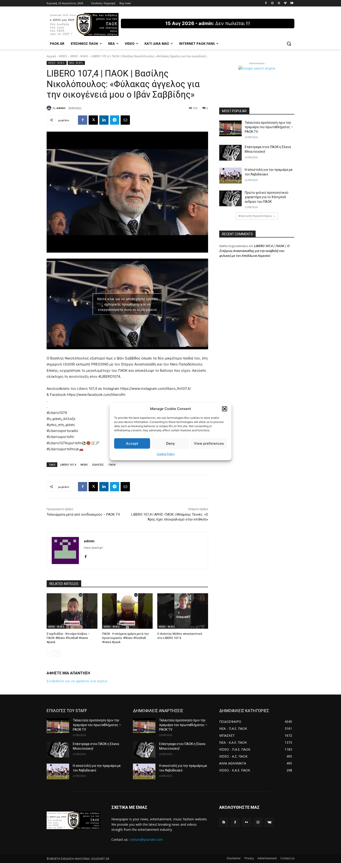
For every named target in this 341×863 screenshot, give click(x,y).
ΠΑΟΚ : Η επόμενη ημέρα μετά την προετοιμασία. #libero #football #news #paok (125, 638)
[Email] (125, 120)
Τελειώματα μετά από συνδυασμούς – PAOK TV (83, 514)
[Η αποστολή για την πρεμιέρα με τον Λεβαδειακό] (230, 175)
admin (60, 108)
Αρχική (51, 56)
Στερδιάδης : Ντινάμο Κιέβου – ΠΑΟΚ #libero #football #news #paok (68, 638)
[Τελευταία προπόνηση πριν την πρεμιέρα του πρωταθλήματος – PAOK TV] (230, 128)
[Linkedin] (104, 120)
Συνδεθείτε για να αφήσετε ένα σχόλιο (77, 681)
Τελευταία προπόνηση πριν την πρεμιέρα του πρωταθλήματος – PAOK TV (269, 127)
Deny (170, 443)
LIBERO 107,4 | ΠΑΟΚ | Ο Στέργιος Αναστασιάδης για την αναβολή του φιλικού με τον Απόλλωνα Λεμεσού (254, 251)
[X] (279, 3)
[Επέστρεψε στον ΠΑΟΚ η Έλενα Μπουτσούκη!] (230, 153)
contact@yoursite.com (146, 839)
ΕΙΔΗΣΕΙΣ (98, 464)
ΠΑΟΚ (112, 464)
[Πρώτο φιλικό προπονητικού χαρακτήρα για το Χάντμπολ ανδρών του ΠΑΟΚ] (230, 198)
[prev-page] (49, 653)
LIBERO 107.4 (68, 464)
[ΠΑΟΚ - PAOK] (84, 24)
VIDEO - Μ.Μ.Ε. (79, 56)
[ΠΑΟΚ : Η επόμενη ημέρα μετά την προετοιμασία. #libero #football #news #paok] (127, 611)
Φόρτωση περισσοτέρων (255, 216)
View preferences (209, 443)
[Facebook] (266, 3)
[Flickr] (246, 822)
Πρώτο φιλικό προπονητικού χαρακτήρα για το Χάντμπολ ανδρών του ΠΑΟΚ (266, 197)
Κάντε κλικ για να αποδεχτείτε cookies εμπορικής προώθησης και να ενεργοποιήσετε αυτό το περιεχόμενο (127, 304)
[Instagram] (272, 3)
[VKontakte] (269, 822)
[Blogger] (223, 822)
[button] (224, 408)
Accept (132, 443)
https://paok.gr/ (93, 547)
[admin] (50, 108)
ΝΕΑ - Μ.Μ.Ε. (76, 62)
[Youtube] (291, 3)
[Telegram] (114, 120)
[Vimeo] (285, 3)
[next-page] (57, 653)
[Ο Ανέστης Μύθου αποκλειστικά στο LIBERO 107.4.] (182, 611)
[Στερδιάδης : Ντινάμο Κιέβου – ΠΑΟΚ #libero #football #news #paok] (72, 611)
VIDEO (63, 56)
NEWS (84, 464)
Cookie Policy (166, 454)
